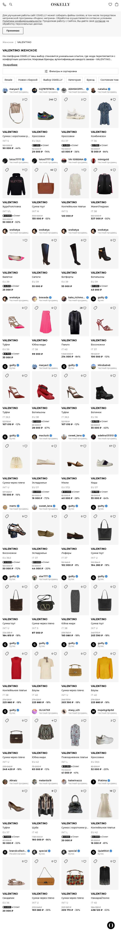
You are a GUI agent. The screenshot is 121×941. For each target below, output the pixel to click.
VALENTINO (10, 131)
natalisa (102, 89)
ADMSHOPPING (77, 89)
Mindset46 (104, 365)
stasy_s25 (74, 710)
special (43, 851)
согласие (100, 21)
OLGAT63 (44, 710)
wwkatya (14, 230)
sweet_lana (75, 435)
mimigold (103, 159)
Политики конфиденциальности (22, 21)
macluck (44, 435)
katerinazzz (75, 780)
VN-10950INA (75, 159)
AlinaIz (13, 780)
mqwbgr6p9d (106, 710)
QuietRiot (103, 851)
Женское (8, 42)
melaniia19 (45, 780)
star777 (43, 576)
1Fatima (102, 780)
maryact (14, 89)
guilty (101, 297)
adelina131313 (106, 435)
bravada (43, 297)
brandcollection (18, 851)
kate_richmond (77, 297)
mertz (12, 506)
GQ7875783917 (47, 89)
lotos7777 (15, 159)
